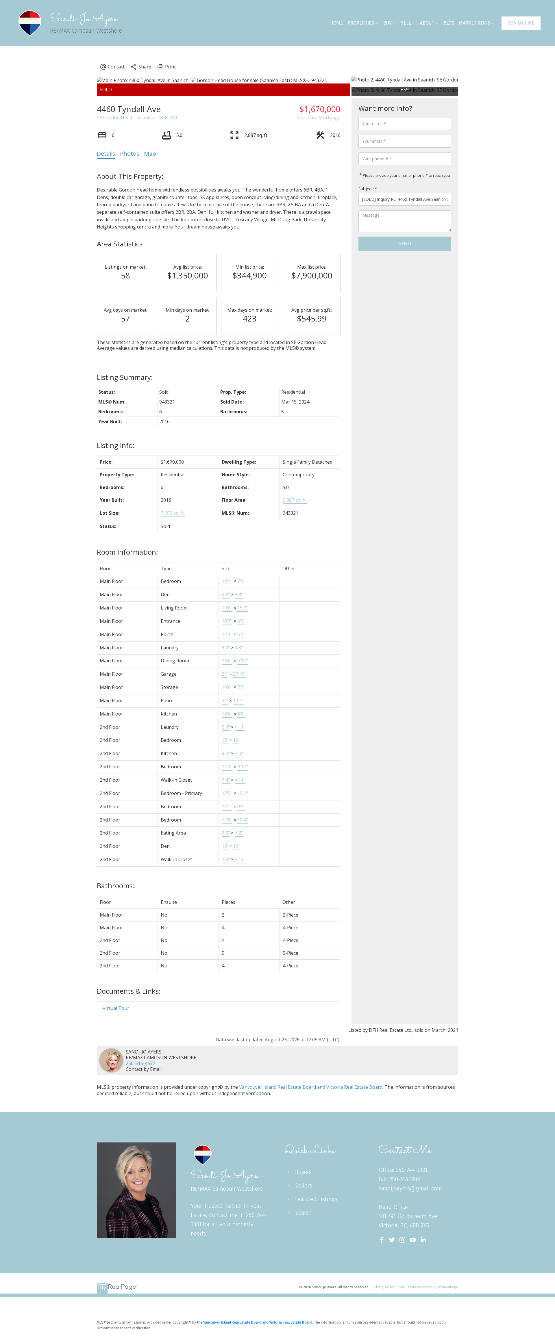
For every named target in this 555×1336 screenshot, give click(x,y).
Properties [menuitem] (360, 23)
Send (405, 243)
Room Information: (127, 552)
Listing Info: (116, 445)
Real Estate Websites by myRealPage (428, 1287)
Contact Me (521, 23)
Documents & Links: (129, 991)
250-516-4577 (140, 1063)
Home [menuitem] (336, 23)
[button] (521, 23)
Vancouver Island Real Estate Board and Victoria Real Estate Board (310, 1087)
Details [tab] (106, 153)
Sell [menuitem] (406, 23)
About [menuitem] (427, 23)
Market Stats (474, 23)
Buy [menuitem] (387, 23)
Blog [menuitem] (448, 23)
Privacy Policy (384, 1287)
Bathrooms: (116, 885)
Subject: (366, 189)
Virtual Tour (116, 1008)
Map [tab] (150, 153)
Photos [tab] (129, 153)
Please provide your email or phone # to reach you (406, 175)
